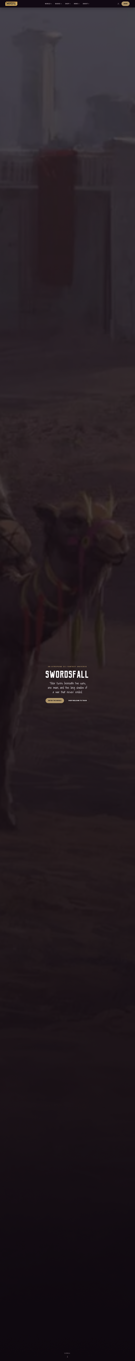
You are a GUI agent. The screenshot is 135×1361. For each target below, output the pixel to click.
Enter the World (54, 700)
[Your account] (118, 4)
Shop (67, 4)
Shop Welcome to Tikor (77, 700)
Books (57, 4)
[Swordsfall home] (11, 3)
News (76, 4)
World (47, 4)
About (85, 4)
